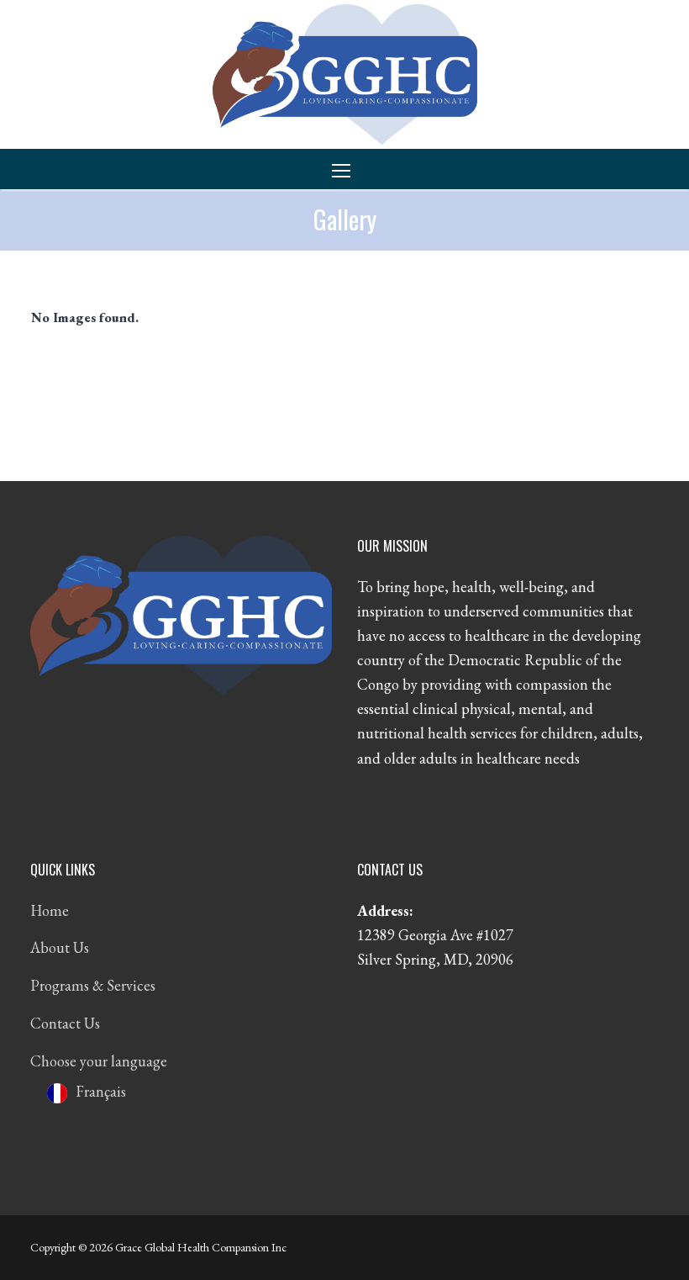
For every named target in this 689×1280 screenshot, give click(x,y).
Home (49, 910)
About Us (59, 947)
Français (101, 1091)
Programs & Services (92, 985)
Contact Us (65, 1023)
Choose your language (98, 1061)
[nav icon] (345, 169)
